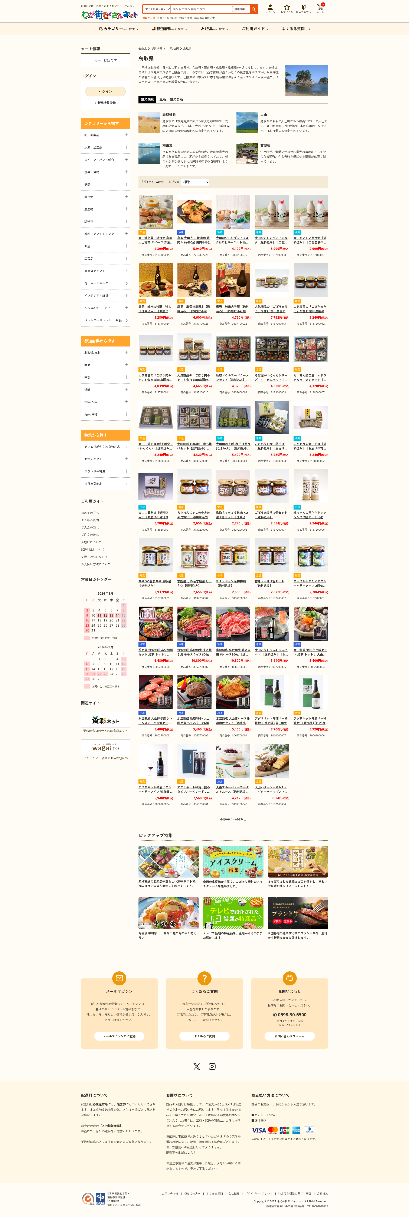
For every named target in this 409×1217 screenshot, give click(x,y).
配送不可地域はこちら (181, 1153)
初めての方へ (90, 513)
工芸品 (88, 258)
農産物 (88, 209)
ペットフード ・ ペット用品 (103, 320)
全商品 (142, 48)
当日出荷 (172, 18)
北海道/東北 (92, 353)
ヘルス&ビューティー (98, 308)
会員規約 (322, 1194)
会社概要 (233, 1194)
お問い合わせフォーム (290, 1036)
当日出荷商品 (93, 484)
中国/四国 (173, 48)
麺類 (87, 184)
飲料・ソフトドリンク (99, 234)
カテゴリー (94, 123)
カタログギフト (94, 271)
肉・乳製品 (91, 135)
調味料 (88, 221)
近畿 (87, 390)
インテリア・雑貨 (96, 296)
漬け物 (88, 197)
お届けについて (91, 542)
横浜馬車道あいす (204, 18)
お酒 (87, 246)
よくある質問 (90, 520)
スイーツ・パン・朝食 (99, 160)
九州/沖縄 (90, 414)
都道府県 (156, 48)
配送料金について (93, 549)
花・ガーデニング (96, 283)
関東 (87, 365)
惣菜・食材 (91, 172)
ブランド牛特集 (94, 471)
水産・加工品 (93, 147)
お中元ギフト (93, 459)
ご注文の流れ (90, 535)
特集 (88, 435)
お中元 (161, 18)
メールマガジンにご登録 (119, 1036)
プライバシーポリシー (259, 1194)
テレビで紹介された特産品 (102, 447)
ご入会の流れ (90, 527)
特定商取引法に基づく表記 (294, 1194)
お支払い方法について (96, 564)
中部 (87, 377)
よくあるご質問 (204, 1036)
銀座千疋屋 (185, 18)
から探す (119, 28)
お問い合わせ (170, 1194)
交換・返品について (94, 557)
